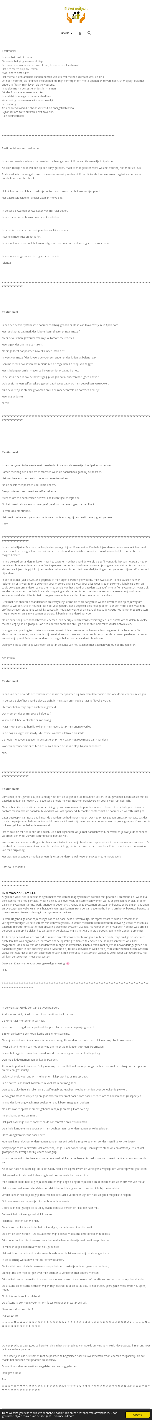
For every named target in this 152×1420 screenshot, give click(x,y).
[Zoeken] (89, 33)
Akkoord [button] (137, 1414)
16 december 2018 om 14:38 (19, 893)
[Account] (80, 33)
